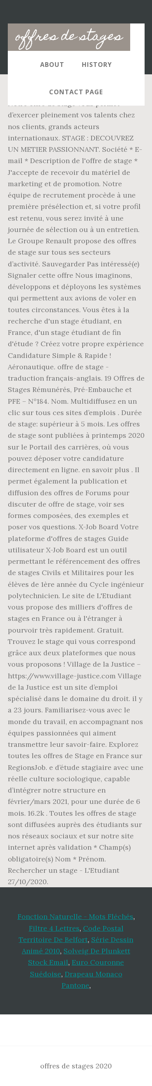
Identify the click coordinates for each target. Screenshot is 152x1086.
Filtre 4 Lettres (54, 928)
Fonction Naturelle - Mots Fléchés (75, 916)
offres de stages (69, 37)
